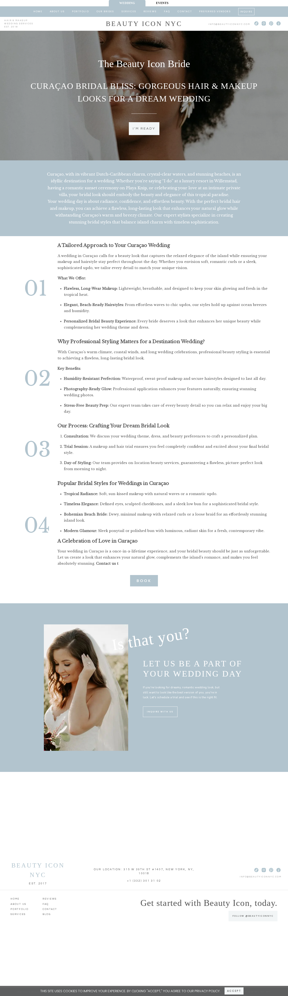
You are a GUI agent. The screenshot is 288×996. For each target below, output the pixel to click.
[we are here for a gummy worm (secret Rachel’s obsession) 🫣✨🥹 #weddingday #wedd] (59, 960)
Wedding (127, 3)
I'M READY (144, 128)
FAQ (167, 11)
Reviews (150, 11)
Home (38, 11)
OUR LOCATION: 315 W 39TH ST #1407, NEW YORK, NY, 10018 (144, 871)
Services (128, 11)
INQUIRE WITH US (160, 711)
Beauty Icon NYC (144, 23)
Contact (184, 11)
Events (162, 3)
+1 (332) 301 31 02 (144, 880)
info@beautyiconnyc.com (229, 24)
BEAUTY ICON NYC (38, 870)
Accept (234, 991)
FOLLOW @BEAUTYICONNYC (253, 916)
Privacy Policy (207, 991)
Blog (47, 914)
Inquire (246, 11)
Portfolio (80, 11)
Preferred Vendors (215, 11)
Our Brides (105, 11)
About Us (57, 11)
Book (144, 580)
